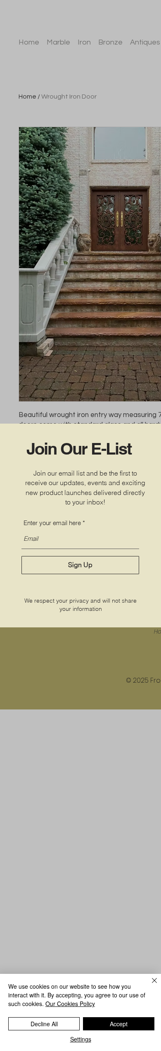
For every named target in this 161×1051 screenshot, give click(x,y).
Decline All (44, 1024)
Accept (119, 1024)
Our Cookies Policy (70, 1003)
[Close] (149, 985)
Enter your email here (52, 523)
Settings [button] (80, 1039)
